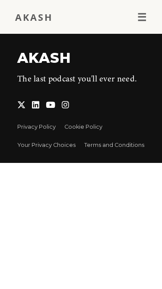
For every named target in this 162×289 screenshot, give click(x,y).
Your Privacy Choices (46, 145)
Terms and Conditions (114, 145)
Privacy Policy (36, 126)
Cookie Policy (83, 126)
